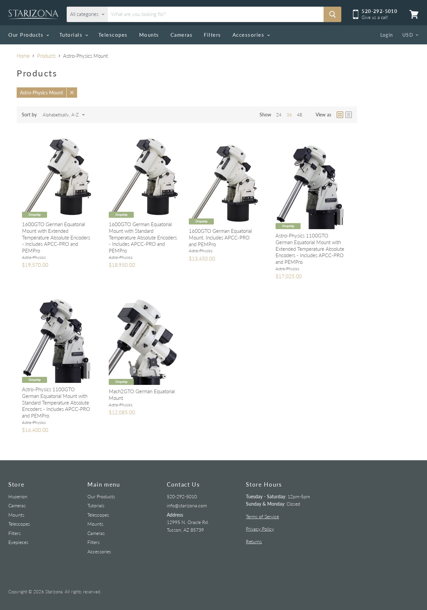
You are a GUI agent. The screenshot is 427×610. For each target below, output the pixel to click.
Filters (212, 35)
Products (46, 56)
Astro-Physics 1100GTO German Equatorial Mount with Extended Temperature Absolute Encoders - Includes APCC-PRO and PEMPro (310, 248)
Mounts (149, 35)
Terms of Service (262, 516)
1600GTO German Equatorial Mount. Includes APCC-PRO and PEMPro (220, 237)
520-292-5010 (182, 496)
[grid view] (340, 114)
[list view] (348, 114)
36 (289, 114)
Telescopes (113, 35)
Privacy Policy (260, 529)
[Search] (332, 14)
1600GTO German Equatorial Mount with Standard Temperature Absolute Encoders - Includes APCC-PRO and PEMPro (143, 237)
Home (23, 56)
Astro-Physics (34, 257)
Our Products (26, 35)
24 (279, 114)
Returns (254, 541)
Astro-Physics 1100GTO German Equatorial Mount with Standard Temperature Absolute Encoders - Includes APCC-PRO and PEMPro (56, 402)
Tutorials (71, 35)
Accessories (249, 35)
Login (386, 35)
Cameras (181, 35)
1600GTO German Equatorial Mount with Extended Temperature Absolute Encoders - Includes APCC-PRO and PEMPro (56, 237)
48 (299, 114)
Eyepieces (18, 542)
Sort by (29, 114)
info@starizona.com (187, 505)
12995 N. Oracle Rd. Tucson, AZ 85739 (188, 522)
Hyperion (17, 496)
